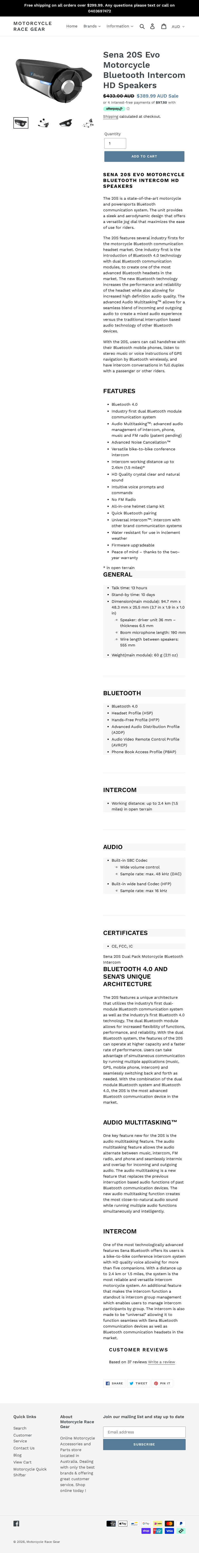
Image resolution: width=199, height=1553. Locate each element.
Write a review (161, 1362)
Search (19, 1428)
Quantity (112, 134)
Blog (17, 1455)
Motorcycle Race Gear (32, 26)
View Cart (22, 1462)
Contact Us (23, 1448)
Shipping (110, 116)
